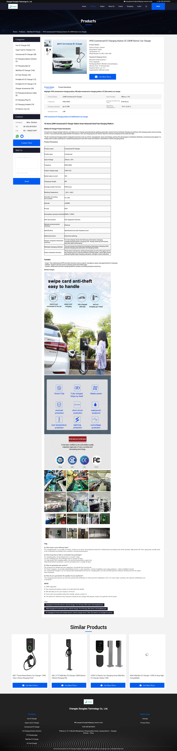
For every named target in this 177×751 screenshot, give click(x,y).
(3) (26, 60)
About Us (111, 6)
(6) (26, 94)
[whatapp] (17, 136)
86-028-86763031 (164, 1)
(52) (23, 45)
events (121, 6)
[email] (22, 136)
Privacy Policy (145, 723)
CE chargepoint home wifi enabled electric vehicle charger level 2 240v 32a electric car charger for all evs (79, 612)
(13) (26, 84)
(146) (25, 70)
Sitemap (145, 719)
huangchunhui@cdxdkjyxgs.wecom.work (139, 1)
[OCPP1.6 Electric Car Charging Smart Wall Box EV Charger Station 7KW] (69, 654)
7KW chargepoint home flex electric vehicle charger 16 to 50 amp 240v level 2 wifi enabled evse (76, 609)
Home (84, 6)
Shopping (130, 6)
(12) (25, 50)
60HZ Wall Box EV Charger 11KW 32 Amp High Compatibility (108, 677)
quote (158, 6)
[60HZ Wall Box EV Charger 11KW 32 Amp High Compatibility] (108, 654)
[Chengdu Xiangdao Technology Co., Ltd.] (13, 6)
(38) (26, 54)
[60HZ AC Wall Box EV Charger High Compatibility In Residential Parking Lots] (147, 654)
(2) (23, 66)
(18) (23, 75)
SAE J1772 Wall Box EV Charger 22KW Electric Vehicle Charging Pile (29, 677)
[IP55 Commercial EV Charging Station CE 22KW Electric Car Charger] (69, 56)
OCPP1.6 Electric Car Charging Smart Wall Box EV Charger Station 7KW (69, 677)
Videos (102, 6)
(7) (23, 100)
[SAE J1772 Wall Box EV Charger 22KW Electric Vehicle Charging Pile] (30, 654)
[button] (15, 659)
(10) (25, 104)
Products (93, 6)
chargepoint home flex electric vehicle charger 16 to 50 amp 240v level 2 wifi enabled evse (74, 605)
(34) (25, 88)
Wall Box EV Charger (33, 32)
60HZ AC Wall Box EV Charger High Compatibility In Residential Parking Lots (144, 677)
